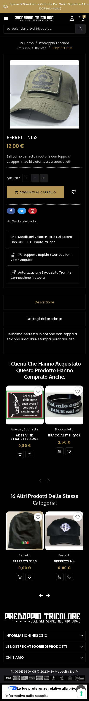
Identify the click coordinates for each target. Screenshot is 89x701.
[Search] (80, 28)
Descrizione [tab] (44, 302)
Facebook (11, 211)
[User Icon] (72, 18)
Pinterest (32, 211)
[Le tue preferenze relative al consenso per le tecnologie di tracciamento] (81, 693)
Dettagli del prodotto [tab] (44, 318)
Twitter (21, 211)
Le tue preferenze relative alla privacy (49, 688)
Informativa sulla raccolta (27, 695)
